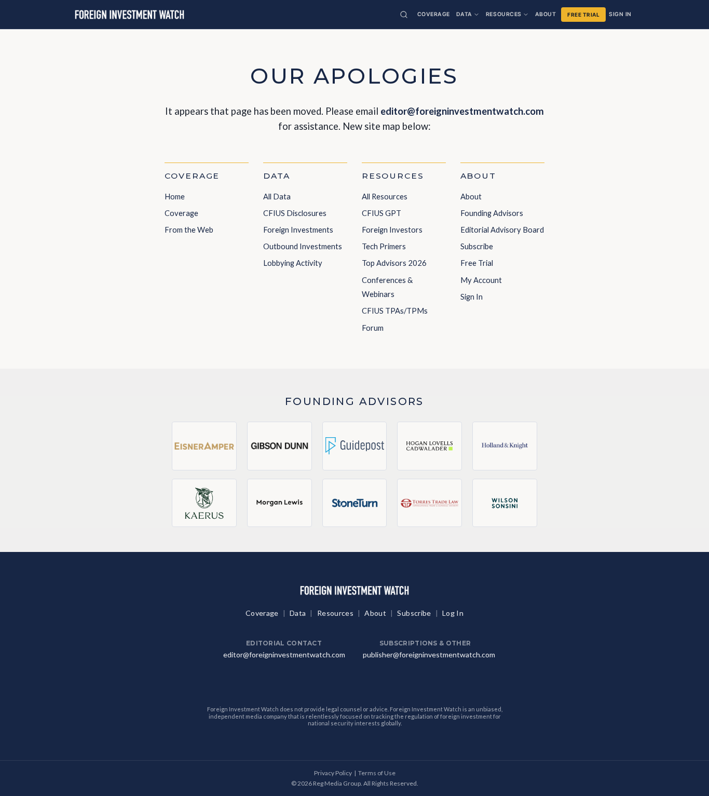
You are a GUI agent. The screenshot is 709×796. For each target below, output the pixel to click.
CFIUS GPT (381, 213)
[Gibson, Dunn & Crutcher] (279, 446)
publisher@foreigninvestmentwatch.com (429, 654)
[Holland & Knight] (504, 446)
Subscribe (476, 246)
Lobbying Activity (292, 262)
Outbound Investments (302, 246)
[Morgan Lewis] (279, 502)
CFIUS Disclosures (294, 213)
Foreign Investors (392, 229)
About (545, 14)
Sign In (620, 14)
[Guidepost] (354, 446)
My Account (481, 280)
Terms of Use (377, 773)
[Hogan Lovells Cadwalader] (429, 446)
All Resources (384, 196)
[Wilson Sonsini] (504, 502)
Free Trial (583, 14)
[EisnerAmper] (204, 446)
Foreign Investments (298, 229)
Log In (452, 613)
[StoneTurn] (354, 502)
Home (175, 196)
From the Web (189, 229)
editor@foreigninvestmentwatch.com (462, 111)
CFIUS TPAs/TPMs (395, 310)
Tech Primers (384, 246)
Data (464, 14)
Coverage (433, 14)
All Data (277, 196)
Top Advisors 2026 (394, 262)
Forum (373, 327)
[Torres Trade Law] (429, 502)
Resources (504, 14)
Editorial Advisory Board (502, 229)
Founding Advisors (491, 213)
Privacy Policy (333, 773)
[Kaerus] (204, 502)
